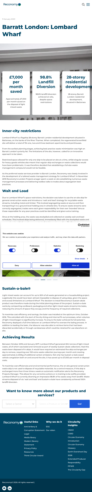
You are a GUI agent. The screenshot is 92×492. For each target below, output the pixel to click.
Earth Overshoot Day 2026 (77, 453)
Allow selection (46, 265)
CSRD (70, 434)
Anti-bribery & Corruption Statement (34, 428)
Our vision (50, 430)
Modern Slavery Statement (31, 443)
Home (5, 12)
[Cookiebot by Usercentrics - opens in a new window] (79, 225)
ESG (48, 427)
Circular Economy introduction (76, 439)
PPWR (71, 466)
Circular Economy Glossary (76, 446)
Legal (26, 434)
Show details (80, 259)
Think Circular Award (33, 455)
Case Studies (15, 12)
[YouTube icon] (4, 488)
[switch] (35, 250)
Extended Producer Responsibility (77, 461)
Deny (17, 265)
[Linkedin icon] (10, 488)
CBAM (71, 430)
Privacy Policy (30, 448)
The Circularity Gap (76, 470)
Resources (29, 452)
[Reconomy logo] (12, 4)
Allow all (75, 265)
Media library (30, 437)
